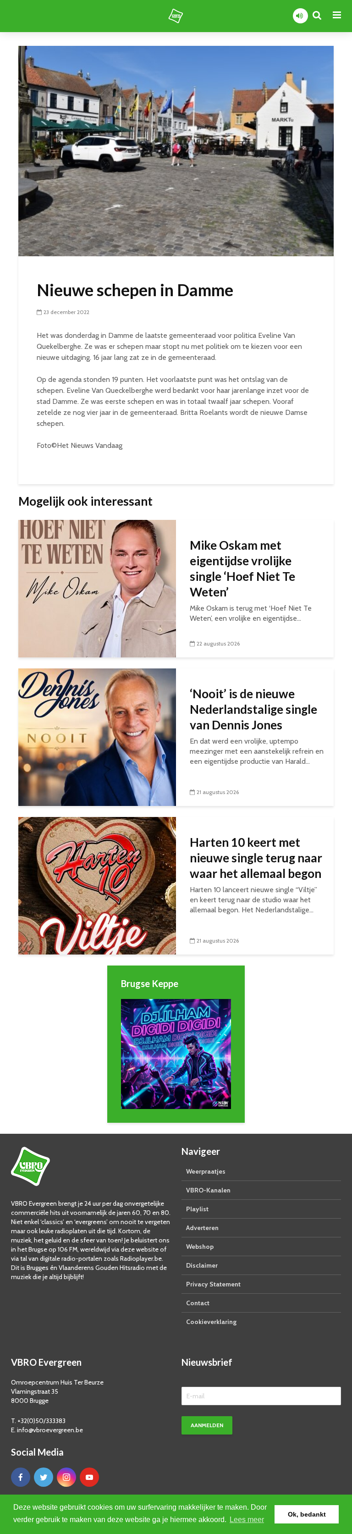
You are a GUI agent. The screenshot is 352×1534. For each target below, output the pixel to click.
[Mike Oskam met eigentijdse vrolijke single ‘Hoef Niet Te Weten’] (97, 588)
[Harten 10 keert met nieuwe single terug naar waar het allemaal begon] (97, 885)
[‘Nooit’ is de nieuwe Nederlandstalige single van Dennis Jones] (97, 736)
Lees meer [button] (247, 1519)
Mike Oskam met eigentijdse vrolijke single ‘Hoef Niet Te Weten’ (242, 568)
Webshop (200, 1246)
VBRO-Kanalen (208, 1190)
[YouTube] (89, 1477)
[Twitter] (43, 1477)
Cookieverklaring (211, 1322)
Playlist (197, 1209)
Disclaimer (202, 1265)
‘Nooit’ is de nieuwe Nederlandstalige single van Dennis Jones (253, 709)
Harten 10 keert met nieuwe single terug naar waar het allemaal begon (256, 858)
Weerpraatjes (206, 1171)
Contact (197, 1303)
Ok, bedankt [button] (307, 1514)
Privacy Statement (213, 1284)
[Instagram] (66, 1477)
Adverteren (202, 1228)
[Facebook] (20, 1477)
